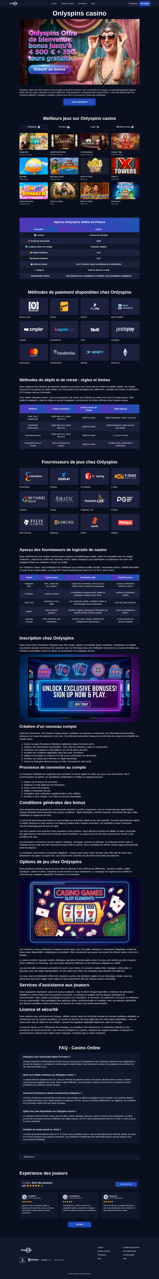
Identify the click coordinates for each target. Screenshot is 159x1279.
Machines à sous (123, 127)
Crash (93, 127)
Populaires (32, 127)
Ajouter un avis (126, 1184)
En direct (62, 127)
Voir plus (79, 1224)
